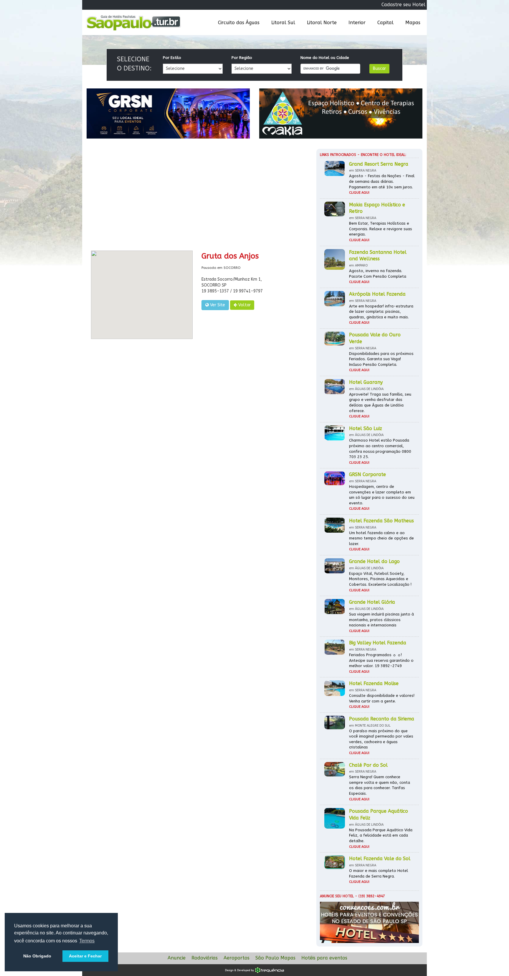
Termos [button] (87, 940)
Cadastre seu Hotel (403, 4)
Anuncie (177, 958)
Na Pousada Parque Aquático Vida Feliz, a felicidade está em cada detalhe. (380, 835)
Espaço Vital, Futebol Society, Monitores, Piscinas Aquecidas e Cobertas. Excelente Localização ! (380, 579)
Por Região (242, 57)
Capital (385, 22)
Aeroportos (236, 958)
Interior (357, 22)
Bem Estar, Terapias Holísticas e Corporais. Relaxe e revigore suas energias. (380, 228)
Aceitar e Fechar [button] (85, 956)
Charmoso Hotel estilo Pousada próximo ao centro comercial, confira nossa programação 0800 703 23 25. (380, 448)
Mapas (412, 22)
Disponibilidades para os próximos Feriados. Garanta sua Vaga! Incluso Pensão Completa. (381, 359)
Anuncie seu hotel (337, 896)
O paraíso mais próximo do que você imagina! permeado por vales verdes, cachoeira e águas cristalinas (381, 739)
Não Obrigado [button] (37, 956)
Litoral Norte (322, 22)
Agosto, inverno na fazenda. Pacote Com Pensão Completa (377, 274)
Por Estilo (172, 57)
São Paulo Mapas (275, 958)
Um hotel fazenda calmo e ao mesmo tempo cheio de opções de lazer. (381, 538)
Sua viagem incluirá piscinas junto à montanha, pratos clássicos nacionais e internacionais (381, 619)
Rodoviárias (204, 958)
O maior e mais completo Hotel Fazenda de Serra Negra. (378, 873)
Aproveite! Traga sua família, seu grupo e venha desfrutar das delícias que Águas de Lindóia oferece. (380, 402)
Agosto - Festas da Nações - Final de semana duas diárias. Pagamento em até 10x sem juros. (381, 181)
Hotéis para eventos (324, 958)
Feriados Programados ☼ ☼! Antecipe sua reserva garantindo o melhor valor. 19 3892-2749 (381, 660)
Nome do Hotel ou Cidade (324, 57)
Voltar (244, 304)
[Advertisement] (197, 197)
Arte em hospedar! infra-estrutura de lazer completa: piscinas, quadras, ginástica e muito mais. (381, 311)
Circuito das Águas (239, 22)
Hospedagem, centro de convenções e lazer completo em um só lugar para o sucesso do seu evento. (381, 494)
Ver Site (217, 304)
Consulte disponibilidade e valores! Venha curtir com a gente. (381, 698)
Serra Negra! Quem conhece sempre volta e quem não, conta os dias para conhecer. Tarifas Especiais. (379, 785)
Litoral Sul (283, 22)
